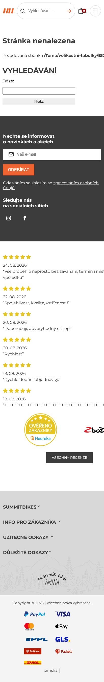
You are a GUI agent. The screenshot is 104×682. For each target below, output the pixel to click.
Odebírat (18, 170)
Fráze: (8, 81)
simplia (50, 670)
